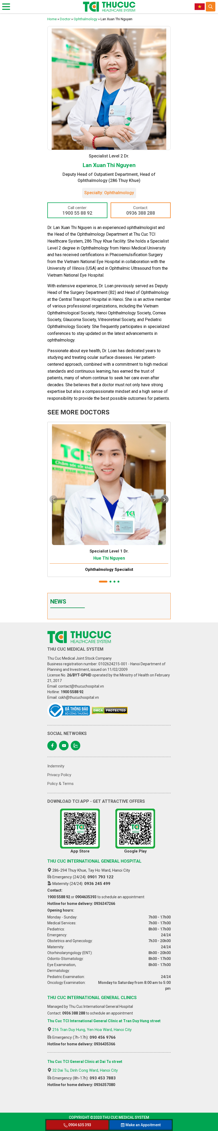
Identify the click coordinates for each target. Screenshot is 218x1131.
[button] (103, 582)
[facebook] (52, 745)
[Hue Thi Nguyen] (109, 483)
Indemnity (55, 766)
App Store (80, 851)
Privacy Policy (59, 774)
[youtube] (64, 745)
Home (52, 19)
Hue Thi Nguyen (109, 558)
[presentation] (53, 499)
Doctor (65, 19)
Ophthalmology (85, 19)
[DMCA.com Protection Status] (110, 710)
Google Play (135, 851)
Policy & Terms (60, 783)
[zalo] (75, 745)
